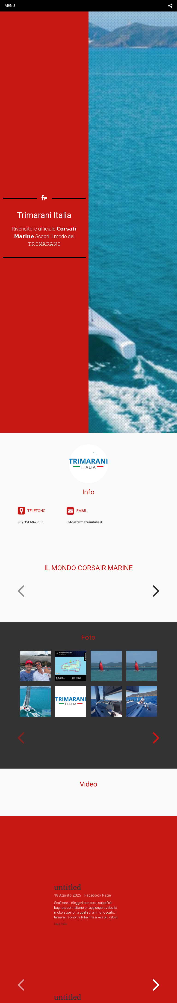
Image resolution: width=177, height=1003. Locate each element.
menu (10, 5)
